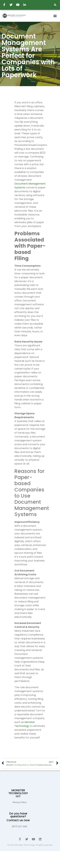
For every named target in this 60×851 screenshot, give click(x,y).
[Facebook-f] (20, 839)
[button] (55, 15)
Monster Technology (24, 724)
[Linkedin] (40, 839)
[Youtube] (33, 839)
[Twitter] (26, 839)
